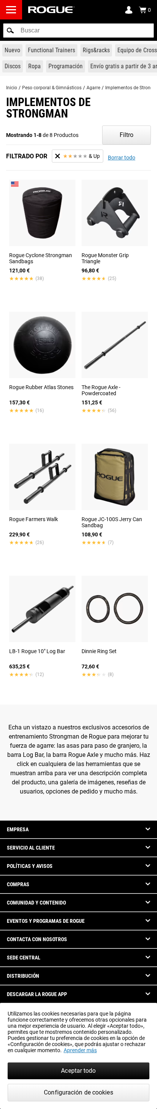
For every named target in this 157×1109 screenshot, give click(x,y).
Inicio (11, 87)
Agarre (93, 87)
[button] (10, 30)
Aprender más (80, 1050)
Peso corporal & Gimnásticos (52, 87)
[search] (78, 30)
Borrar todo (121, 158)
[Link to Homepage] (51, 9)
